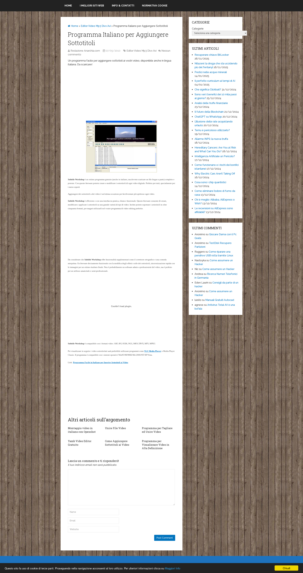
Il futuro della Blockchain (209, 111)
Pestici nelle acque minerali (211, 72)
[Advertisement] (121, 92)
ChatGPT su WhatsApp (208, 116)
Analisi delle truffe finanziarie (211, 103)
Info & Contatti (123, 5)
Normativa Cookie (154, 5)
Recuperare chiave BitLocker (212, 54)
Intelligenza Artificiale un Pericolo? (215, 156)
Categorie (198, 28)
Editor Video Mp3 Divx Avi (96, 25)
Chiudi (286, 568)
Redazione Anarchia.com (85, 50)
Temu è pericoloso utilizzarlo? (212, 130)
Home (68, 5)
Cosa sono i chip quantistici (210, 182)
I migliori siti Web (92, 5)
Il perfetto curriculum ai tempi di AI (215, 80)
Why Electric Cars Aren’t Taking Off (215, 173)
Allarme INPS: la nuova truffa (211, 138)
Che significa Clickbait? (208, 89)
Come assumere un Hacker (218, 269)
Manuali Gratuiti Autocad (219, 299)
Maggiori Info (172, 568)
